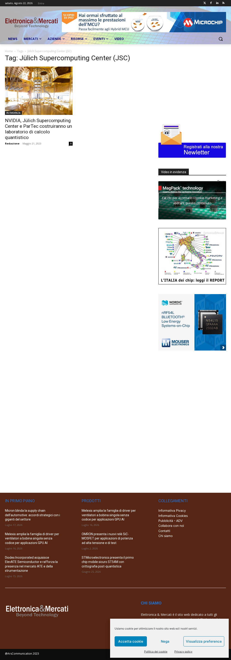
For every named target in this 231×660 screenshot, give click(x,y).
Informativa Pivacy (172, 510)
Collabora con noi (171, 526)
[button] (220, 38)
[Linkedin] (217, 3)
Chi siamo (165, 536)
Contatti (164, 531)
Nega (165, 641)
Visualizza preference (204, 641)
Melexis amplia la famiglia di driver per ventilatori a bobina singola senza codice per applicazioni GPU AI (32, 538)
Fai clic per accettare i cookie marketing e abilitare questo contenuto (192, 200)
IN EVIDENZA (13, 112)
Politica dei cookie (155, 651)
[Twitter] (204, 3)
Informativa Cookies (173, 516)
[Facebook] (211, 3)
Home (9, 51)
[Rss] (223, 3)
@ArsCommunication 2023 (22, 653)
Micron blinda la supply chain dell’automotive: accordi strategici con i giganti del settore (32, 515)
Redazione (12, 143)
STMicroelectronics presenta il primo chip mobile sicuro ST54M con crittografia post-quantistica (108, 562)
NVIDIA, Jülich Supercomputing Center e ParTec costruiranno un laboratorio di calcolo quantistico (38, 129)
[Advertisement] (192, 84)
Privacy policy (183, 651)
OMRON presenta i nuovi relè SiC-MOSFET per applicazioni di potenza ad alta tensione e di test (107, 538)
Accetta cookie (130, 641)
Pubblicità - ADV (170, 521)
